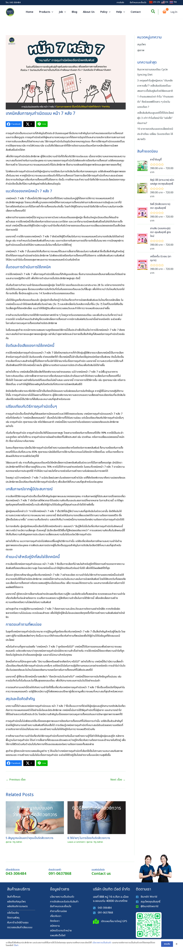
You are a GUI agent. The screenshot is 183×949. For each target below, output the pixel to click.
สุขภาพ (8, 842)
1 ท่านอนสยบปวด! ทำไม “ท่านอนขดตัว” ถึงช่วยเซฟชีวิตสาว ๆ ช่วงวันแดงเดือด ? (155, 102)
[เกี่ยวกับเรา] (55, 916)
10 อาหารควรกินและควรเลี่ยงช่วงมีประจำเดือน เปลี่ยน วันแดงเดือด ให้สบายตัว (155, 134)
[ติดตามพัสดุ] (13, 918)
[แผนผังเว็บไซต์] (57, 936)
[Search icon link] (153, 12)
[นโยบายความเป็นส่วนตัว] (62, 897)
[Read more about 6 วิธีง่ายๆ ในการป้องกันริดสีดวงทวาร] (96, 818)
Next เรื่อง (117, 780)
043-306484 (15, 2)
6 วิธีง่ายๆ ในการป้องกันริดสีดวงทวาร (88, 838)
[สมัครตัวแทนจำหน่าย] (61, 931)
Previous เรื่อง (16, 780)
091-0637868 (60, 873)
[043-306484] (102, 908)
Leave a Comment (76, 842)
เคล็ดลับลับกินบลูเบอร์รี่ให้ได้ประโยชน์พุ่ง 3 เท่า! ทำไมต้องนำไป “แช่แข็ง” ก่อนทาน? (155, 118)
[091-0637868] (103, 913)
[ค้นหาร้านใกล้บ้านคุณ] (17, 923)
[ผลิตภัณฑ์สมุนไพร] (16, 902)
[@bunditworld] (147, 906)
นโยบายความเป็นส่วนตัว (102, 942)
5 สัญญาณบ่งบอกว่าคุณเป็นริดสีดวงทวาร (29, 838)
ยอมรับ (167, 943)
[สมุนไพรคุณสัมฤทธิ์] (148, 902)
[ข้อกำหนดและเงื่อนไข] (60, 906)
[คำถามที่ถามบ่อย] (58, 911)
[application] (51, 12)
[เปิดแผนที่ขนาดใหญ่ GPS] (110, 921)
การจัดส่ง (120, 2)
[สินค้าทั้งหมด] (13, 897)
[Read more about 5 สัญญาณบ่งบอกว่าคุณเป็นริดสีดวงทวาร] (35, 818)
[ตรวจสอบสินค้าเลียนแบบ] (19, 927)
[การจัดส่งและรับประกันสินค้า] (64, 902)
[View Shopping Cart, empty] (164, 12)
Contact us (101, 873)
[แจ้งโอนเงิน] (13, 913)
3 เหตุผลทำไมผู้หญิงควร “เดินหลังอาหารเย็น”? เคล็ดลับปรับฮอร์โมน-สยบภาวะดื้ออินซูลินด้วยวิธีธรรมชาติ (155, 86)
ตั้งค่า (16, 945)
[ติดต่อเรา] (54, 921)
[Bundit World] (146, 897)
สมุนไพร (141, 44)
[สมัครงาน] (55, 926)
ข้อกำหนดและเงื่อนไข (138, 2)
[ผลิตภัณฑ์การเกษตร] (17, 906)
